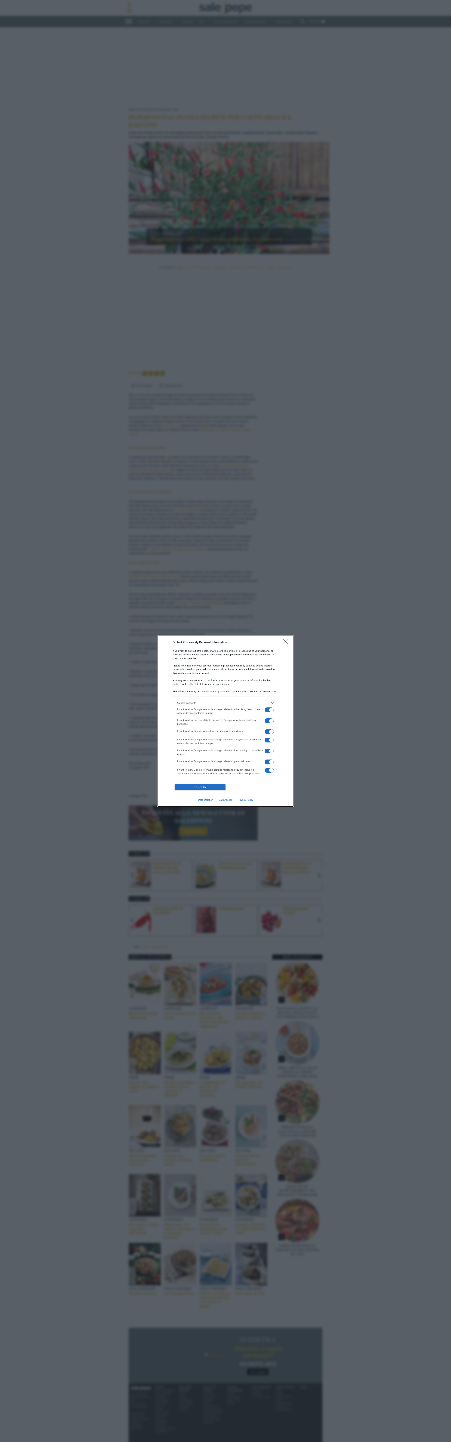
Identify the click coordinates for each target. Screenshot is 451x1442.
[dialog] (225, 721)
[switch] (269, 709)
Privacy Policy (245, 799)
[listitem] (225, 703)
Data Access (225, 799)
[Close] (286, 642)
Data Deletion (205, 799)
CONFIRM (200, 787)
